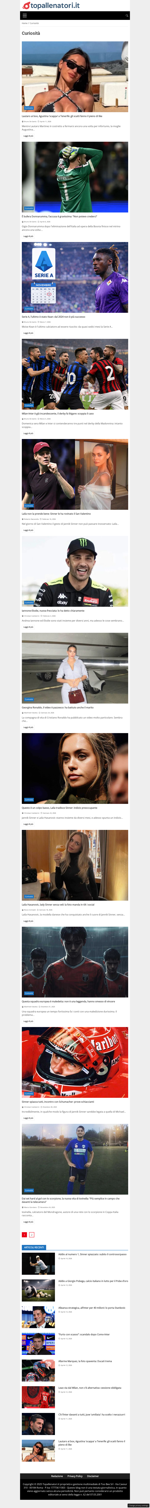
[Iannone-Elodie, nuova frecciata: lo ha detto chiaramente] (75, 571)
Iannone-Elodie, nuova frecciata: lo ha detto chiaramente (53, 610)
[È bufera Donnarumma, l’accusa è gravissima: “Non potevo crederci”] (75, 177)
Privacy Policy (75, 1476)
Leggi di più (28, 136)
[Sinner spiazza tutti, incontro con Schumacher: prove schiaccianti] (75, 1062)
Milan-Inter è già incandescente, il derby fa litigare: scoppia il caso (58, 413)
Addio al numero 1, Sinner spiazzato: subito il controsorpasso (92, 1254)
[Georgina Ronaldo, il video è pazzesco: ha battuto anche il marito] (75, 668)
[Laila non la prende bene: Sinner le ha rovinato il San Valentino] (75, 474)
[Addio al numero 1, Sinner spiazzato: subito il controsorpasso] (38, 1264)
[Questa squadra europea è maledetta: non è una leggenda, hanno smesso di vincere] (75, 962)
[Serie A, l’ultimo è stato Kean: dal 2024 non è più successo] (75, 277)
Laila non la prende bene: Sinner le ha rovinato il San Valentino (56, 513)
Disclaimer (93, 1476)
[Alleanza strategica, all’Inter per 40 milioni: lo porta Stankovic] (38, 1317)
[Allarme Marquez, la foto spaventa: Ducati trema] (38, 1371)
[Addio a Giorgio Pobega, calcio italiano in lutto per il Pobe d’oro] (38, 1290)
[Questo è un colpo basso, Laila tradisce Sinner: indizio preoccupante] (75, 768)
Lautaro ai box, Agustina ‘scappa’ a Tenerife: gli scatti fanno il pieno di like (62, 116)
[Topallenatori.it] (51, 5)
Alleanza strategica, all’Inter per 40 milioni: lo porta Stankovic (91, 1307)
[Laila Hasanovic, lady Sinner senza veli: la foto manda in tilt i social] (75, 865)
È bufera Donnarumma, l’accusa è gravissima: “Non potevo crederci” (59, 216)
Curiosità (29, 108)
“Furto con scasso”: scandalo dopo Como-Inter (84, 1334)
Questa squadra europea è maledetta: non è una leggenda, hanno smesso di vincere (68, 1001)
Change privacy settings (138, 1505)
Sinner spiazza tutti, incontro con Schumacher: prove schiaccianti (58, 1101)
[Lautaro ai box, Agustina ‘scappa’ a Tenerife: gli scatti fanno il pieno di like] (75, 76)
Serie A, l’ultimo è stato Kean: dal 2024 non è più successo (53, 316)
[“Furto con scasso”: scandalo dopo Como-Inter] (38, 1344)
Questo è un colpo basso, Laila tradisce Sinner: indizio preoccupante (59, 807)
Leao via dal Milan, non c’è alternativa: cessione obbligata (89, 1387)
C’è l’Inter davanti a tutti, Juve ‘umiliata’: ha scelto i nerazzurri (91, 1414)
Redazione (57, 1476)
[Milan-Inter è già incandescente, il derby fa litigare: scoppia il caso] (75, 374)
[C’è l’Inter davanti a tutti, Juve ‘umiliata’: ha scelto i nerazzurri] (38, 1424)
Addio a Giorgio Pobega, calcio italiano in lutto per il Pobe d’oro (93, 1281)
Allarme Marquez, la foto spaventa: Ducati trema (85, 1361)
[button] (127, 15)
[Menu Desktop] (25, 15)
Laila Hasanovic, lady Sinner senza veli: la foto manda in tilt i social (58, 904)
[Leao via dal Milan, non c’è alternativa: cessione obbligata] (38, 1397)
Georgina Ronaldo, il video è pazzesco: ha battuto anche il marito (58, 707)
